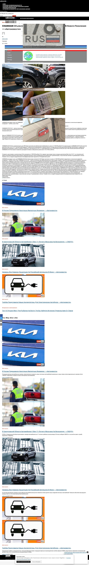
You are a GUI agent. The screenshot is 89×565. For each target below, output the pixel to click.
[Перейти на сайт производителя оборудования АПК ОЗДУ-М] (76, 558)
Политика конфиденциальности (12, 5)
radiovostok (5, 39)
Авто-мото (23, 23)
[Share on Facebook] (44, 315)
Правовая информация (9, 7)
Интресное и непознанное (27, 18)
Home (4, 4)
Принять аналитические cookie (23, 561)
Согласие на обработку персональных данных (16, 9)
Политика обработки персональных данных (16, 6)
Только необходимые (36, 561)
